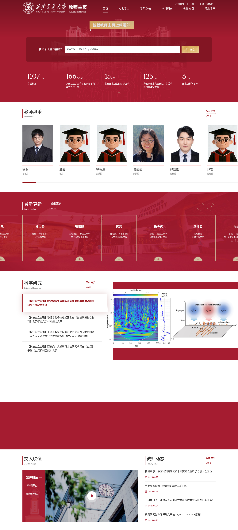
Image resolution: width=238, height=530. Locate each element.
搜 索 (192, 49)
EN (192, 4)
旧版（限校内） (208, 4)
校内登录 (179, 4)
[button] (200, 206)
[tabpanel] (41, 79)
